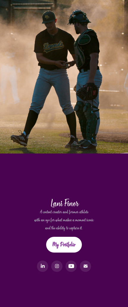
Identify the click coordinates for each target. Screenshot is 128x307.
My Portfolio (64, 244)
